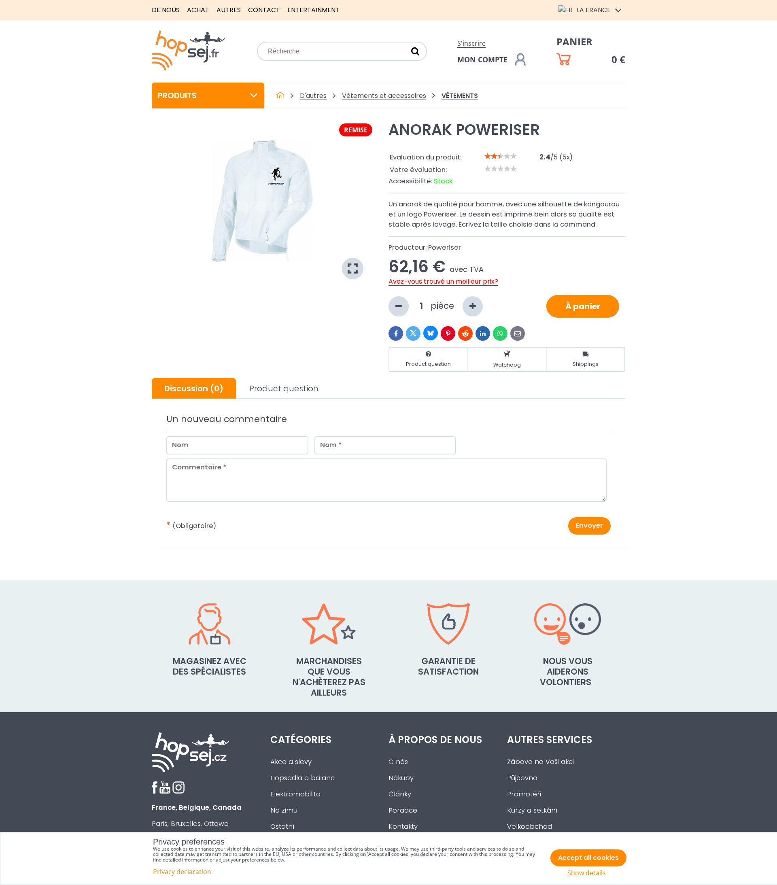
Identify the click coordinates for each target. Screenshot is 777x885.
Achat (198, 10)
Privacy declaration (182, 871)
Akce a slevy (291, 761)
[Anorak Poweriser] (262, 201)
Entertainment (313, 10)
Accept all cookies (588, 857)
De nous (166, 10)
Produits (177, 95)
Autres (229, 10)
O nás (398, 761)
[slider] (500, 156)
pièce (443, 306)
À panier (583, 306)
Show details (586, 873)
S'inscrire (471, 43)
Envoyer (589, 525)
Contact (264, 10)
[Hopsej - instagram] (178, 791)
